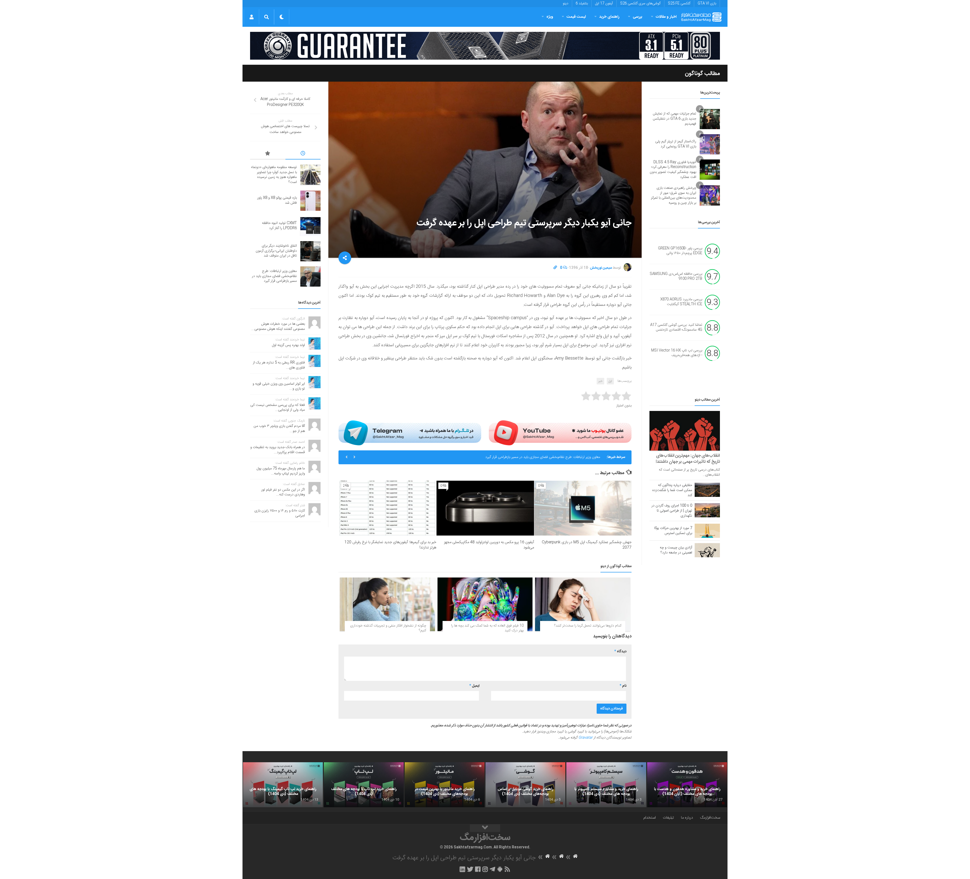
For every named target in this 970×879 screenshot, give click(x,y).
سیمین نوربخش (601, 268)
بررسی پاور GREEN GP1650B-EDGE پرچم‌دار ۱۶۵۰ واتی (680, 251)
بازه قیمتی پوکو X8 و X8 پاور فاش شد (277, 200)
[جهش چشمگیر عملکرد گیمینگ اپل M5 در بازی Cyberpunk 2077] (583, 508)
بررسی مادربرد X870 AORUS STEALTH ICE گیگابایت (681, 302)
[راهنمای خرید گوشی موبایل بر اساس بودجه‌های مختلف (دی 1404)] (525, 784)
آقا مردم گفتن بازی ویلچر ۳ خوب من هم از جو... (279, 428)
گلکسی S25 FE (679, 4)
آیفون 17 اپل (604, 4)
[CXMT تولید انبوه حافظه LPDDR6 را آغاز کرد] (310, 226)
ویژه (549, 17)
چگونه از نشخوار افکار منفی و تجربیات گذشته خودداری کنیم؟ (388, 628)
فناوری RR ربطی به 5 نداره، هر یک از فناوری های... (279, 365)
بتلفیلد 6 (582, 4)
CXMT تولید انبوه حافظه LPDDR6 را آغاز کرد (279, 225)
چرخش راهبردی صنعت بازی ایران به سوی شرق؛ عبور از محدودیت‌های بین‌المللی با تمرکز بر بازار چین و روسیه (673, 195)
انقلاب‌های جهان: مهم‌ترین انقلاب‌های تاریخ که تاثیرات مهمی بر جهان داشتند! (688, 458)
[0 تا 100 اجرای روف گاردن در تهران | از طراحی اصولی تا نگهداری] (707, 510)
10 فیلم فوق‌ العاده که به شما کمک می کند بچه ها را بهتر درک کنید (487, 628)
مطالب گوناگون (702, 73)
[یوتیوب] (560, 432)
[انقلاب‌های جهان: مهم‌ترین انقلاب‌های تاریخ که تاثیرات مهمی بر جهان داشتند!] (684, 431)
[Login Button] (251, 17)
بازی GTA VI (707, 4)
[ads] (485, 46)
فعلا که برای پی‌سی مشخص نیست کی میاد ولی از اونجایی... (277, 407)
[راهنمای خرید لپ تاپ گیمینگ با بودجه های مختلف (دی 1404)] (283, 784)
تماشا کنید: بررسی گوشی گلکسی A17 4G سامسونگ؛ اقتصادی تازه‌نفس (676, 327)
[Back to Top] (485, 828)
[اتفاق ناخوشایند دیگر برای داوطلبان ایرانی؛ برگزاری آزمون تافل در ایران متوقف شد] (310, 251)
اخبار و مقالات (666, 17)
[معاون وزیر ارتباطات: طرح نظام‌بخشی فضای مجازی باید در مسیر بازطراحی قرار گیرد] (310, 276)
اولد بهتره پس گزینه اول (288, 345)
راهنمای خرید (609, 17)
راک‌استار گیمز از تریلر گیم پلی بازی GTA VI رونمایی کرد (675, 144)
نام (623, 686)
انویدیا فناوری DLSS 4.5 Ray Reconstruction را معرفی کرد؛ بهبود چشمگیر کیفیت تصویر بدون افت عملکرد (673, 169)
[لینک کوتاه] (555, 268)
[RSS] (507, 869)
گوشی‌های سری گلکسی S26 (640, 4)
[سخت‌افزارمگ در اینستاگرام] (485, 869)
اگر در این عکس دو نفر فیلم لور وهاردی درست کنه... (283, 492)
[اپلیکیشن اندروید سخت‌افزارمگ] (499, 869)
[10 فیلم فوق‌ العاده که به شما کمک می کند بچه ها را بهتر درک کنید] (485, 604)
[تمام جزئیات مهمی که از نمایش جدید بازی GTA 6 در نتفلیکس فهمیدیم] (710, 119)
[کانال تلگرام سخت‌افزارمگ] (492, 869)
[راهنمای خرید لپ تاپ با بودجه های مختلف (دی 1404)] (364, 784)
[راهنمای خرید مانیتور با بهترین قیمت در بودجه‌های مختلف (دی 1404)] (444, 784)
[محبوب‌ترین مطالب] (267, 154)
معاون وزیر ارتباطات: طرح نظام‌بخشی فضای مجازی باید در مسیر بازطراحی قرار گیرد (274, 276)
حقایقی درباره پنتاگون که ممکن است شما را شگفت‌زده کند (672, 490)
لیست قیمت (576, 17)
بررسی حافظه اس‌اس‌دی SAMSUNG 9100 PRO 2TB (676, 276)
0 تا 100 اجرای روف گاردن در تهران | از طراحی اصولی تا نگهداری (671, 511)
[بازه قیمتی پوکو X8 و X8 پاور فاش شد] (310, 201)
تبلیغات (668, 818)
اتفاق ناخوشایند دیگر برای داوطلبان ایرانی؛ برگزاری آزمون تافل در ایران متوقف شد (276, 251)
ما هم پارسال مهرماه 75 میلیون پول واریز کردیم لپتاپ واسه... (281, 471)
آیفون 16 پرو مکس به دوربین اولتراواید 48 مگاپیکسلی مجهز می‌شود (489, 545)
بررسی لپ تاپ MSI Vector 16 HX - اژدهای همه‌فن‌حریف (676, 353)
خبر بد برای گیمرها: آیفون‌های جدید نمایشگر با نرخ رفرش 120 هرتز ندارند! (390, 545)
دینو (565, 4)
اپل (610, 381)
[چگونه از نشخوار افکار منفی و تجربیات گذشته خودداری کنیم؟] (387, 604)
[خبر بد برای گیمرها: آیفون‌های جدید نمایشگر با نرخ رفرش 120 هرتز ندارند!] (387, 508)
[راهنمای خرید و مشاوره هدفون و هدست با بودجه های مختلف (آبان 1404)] (687, 784)
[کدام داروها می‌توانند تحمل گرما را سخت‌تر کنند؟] (582, 604)
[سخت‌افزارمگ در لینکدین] (462, 869)
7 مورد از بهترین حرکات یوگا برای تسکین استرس (673, 530)
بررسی (637, 17)
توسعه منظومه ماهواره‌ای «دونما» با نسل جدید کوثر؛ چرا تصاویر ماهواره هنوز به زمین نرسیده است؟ (531, 454)
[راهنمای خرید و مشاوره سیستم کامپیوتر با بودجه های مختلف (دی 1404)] (606, 784)
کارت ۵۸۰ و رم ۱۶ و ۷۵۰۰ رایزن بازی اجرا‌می (279, 513)
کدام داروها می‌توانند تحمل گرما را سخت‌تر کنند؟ (587, 626)
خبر (600, 381)
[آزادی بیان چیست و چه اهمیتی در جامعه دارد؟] (707, 550)
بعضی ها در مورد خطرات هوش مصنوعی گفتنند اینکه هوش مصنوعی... (278, 326)
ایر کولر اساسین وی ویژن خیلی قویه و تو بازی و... (279, 386)
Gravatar (585, 738)
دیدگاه (620, 652)
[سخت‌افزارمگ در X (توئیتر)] (470, 869)
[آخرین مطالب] (303, 154)
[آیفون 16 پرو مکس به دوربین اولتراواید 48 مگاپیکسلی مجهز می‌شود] (485, 508)
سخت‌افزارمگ (710, 818)
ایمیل (474, 686)
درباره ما (687, 818)
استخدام (649, 818)
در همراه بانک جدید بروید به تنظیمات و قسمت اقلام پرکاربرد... (277, 449)
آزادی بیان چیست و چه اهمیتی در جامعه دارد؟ (676, 550)
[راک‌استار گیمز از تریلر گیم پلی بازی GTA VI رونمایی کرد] (710, 144)
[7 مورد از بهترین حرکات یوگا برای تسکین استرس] (707, 531)
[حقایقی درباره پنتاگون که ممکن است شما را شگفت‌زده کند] (707, 490)
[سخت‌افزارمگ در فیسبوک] (477, 869)
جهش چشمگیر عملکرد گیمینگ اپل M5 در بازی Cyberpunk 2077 (587, 545)
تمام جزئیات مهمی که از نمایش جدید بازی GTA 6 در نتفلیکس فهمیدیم (674, 119)
